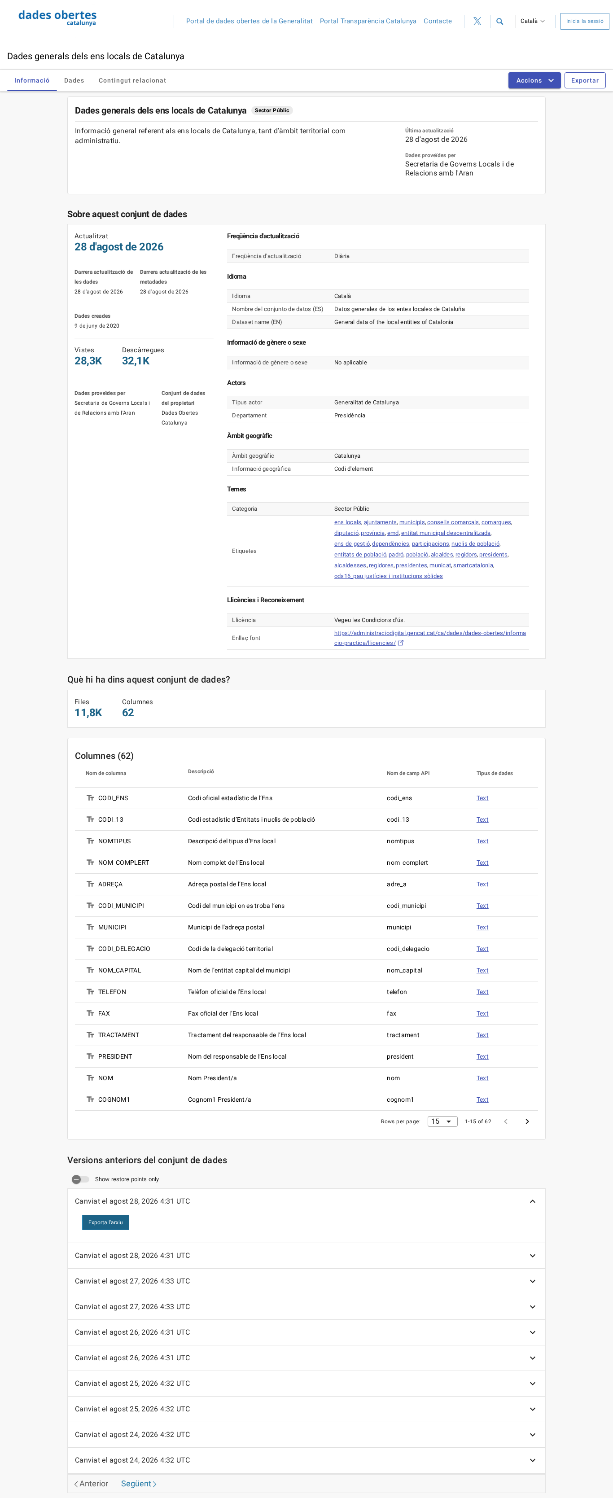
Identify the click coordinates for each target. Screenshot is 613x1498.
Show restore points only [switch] (127, 1179)
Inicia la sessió (585, 21)
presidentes (411, 565)
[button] (499, 22)
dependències (390, 543)
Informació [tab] (32, 80)
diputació (346, 533)
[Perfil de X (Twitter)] (477, 21)
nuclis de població (475, 543)
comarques (496, 522)
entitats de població (360, 554)
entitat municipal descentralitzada (446, 533)
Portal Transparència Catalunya (368, 21)
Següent (136, 1483)
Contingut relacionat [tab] (132, 80)
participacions (431, 543)
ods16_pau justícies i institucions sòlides (388, 576)
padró (396, 554)
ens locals (348, 522)
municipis (412, 522)
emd (393, 533)
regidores (381, 565)
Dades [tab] (74, 80)
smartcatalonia (473, 565)
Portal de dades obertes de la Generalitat (249, 21)
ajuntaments (380, 522)
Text (483, 798)
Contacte (438, 21)
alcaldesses (350, 565)
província (373, 533)
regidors (466, 554)
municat (440, 565)
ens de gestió (352, 543)
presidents (493, 554)
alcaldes (442, 554)
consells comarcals (453, 522)
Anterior (93, 1483)
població (417, 554)
